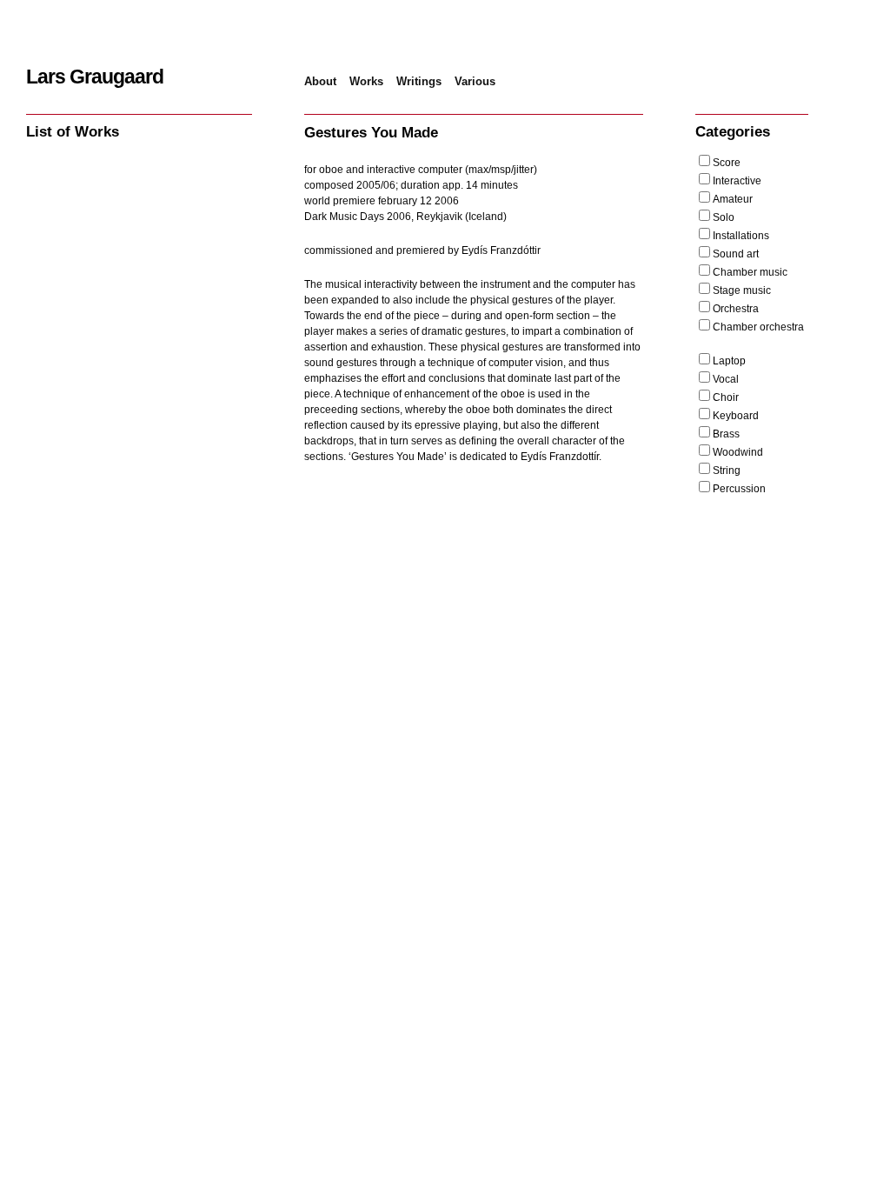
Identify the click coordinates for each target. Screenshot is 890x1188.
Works (366, 81)
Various (475, 81)
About (320, 81)
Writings (419, 81)
